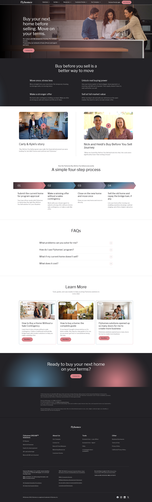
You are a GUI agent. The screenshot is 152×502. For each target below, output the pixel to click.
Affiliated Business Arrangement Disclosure (70, 480)
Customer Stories (58, 453)
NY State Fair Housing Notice (30, 485)
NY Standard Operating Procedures (32, 483)
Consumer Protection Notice (74, 471)
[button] (46, 2)
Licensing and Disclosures (66, 485)
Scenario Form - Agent (88, 442)
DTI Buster (26, 441)
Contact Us (28, 50)
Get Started (126, 2)
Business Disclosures (118, 439)
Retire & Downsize (28, 444)
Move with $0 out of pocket (31, 455)
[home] (26, 2)
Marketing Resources (59, 449)
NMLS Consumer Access (63, 402)
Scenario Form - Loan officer (90, 439)
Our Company (56, 439)
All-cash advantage (28, 451)
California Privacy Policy (119, 449)
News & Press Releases (59, 446)
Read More (27, 339)
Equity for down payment (30, 448)
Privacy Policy (116, 446)
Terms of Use (116, 442)
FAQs (83, 446)
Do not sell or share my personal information (70, 482)
